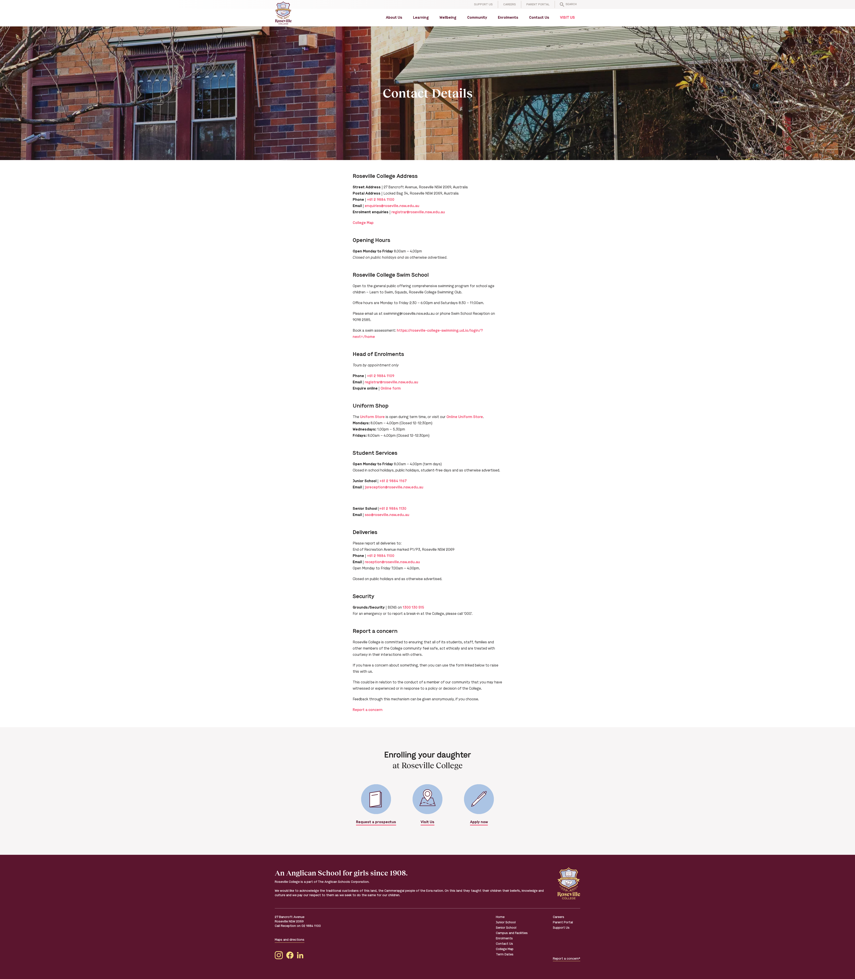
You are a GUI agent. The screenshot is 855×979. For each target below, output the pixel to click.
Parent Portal (538, 4)
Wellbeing (448, 17)
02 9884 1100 (311, 926)
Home (500, 917)
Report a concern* (566, 959)
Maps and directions (289, 940)
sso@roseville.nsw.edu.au (387, 514)
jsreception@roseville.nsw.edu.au (394, 487)
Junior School (506, 922)
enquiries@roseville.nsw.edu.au (392, 205)
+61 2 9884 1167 (393, 481)
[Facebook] (289, 956)
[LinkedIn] (300, 956)
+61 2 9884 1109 (380, 376)
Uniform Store (372, 416)
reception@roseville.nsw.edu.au (392, 562)
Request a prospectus (376, 822)
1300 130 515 (413, 607)
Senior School (506, 928)
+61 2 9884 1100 (380, 199)
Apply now (479, 822)
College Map (363, 222)
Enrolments (508, 17)
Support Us (483, 4)
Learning (421, 17)
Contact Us (539, 17)
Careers (509, 4)
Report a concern (368, 709)
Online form (391, 388)
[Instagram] (279, 956)
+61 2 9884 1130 (392, 508)
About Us (394, 17)
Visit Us (567, 17)
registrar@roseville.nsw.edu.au (418, 212)
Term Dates (504, 954)
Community (477, 17)
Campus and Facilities (512, 933)
